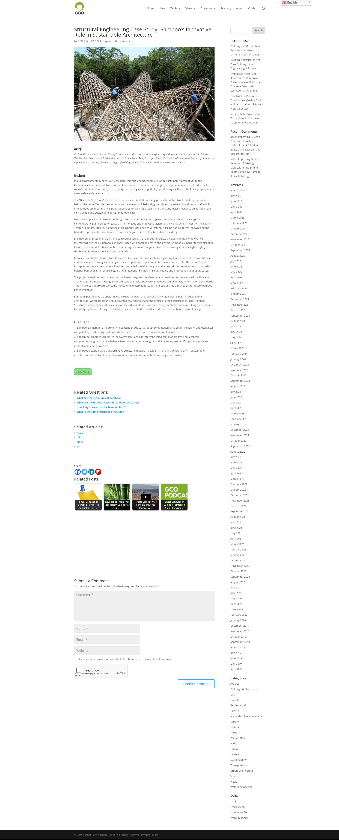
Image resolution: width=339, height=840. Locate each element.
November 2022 (239, 435)
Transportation (239, 765)
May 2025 (236, 272)
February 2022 (238, 484)
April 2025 (236, 277)
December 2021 (239, 495)
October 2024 (238, 310)
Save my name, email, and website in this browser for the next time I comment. (125, 659)
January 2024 (238, 359)
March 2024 (237, 348)
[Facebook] (78, 472)
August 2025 (237, 255)
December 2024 (239, 299)
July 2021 (235, 522)
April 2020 (236, 604)
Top (331, 832)
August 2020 (237, 582)
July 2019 (235, 653)
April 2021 (236, 538)
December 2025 (239, 234)
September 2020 (240, 576)
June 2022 (236, 462)
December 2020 (239, 560)
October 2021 (238, 506)
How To (234, 710)
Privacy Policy (149, 834)
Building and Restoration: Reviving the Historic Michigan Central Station (245, 50)
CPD (232, 694)
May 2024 (236, 337)
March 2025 (237, 283)
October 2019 (238, 636)
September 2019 (240, 642)
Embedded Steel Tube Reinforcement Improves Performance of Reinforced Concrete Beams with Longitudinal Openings (246, 82)
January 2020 (238, 620)
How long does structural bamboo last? (101, 407)
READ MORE (83, 371)
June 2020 (236, 593)
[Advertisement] (144, 537)
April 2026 (236, 212)
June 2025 (236, 266)
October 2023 (238, 375)
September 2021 (240, 511)
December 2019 (239, 625)
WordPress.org (239, 818)
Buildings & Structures (243, 689)
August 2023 (237, 386)
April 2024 (236, 342)
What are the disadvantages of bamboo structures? (108, 402)
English (292, 2)
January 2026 (238, 228)
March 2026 (237, 217)
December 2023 (239, 364)
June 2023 (236, 397)
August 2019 (237, 647)
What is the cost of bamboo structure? (100, 411)
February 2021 (238, 549)
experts (108, 41)
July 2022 (235, 457)
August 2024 (237, 321)
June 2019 (236, 658)
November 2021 (239, 500)
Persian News (238, 738)
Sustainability (238, 759)
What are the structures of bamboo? (99, 398)
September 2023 (240, 380)
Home (150, 8)
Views (188, 8)
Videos (234, 776)
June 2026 (236, 201)
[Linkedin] (91, 472)
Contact (253, 8)
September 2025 (240, 250)
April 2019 (236, 669)
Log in (233, 801)
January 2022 (238, 489)
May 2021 (236, 533)
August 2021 (237, 516)
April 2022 (236, 473)
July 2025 (235, 261)
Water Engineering (241, 787)
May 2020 (236, 598)
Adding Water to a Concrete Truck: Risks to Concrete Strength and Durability (246, 118)
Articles (234, 683)
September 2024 (240, 315)
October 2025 (238, 244)
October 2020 (238, 571)
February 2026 (238, 223)
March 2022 (237, 479)
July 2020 (235, 587)
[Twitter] (84, 472)
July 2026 (235, 196)
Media (173, 8)
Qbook (234, 749)
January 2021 (238, 555)
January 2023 (238, 424)
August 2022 (237, 451)
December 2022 (239, 429)
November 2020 (239, 565)
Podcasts (235, 743)
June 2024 (236, 332)
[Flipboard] (98, 472)
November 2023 (239, 370)
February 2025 (238, 288)
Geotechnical (238, 705)
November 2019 (239, 631)
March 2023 (237, 413)
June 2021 (236, 527)
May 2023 (236, 402)
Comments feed (239, 812)
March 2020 (237, 609)
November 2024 (239, 304)
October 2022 (238, 440)
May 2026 (236, 206)
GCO (80, 41)
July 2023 (235, 391)
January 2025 (238, 293)
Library (234, 721)
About (240, 8)
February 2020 (238, 614)
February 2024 (238, 353)
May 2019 (236, 663)
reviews (234, 754)
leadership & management (246, 716)
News (162, 8)
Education (206, 8)
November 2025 (239, 239)
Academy (226, 8)
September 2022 (240, 446)
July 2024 (235, 326)
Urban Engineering (241, 770)
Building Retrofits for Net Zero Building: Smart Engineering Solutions (245, 64)
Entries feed (237, 807)
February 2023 (238, 419)
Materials (236, 727)
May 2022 (236, 468)
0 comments (122, 41)
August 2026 (237, 190)
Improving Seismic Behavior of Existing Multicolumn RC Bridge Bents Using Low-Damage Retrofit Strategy (245, 145)
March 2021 (237, 544)
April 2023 (236, 408)
